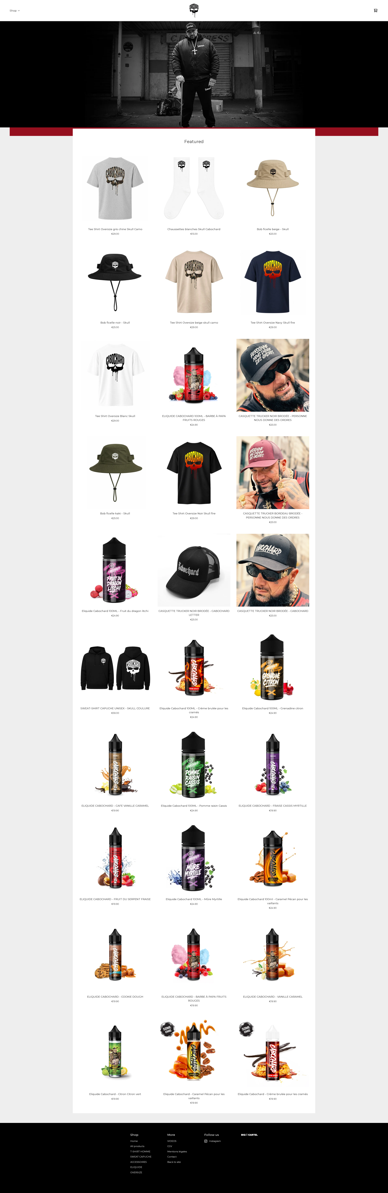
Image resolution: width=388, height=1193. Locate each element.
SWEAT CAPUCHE (140, 1156)
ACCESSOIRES (138, 1162)
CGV (169, 1146)
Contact (172, 1156)
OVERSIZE (136, 1172)
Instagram (215, 1141)
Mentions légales (177, 1151)
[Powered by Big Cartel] (249, 1135)
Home (134, 1141)
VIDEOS (171, 1141)
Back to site (174, 1162)
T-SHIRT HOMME (140, 1151)
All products (137, 1146)
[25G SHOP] (194, 10)
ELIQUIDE (136, 1167)
